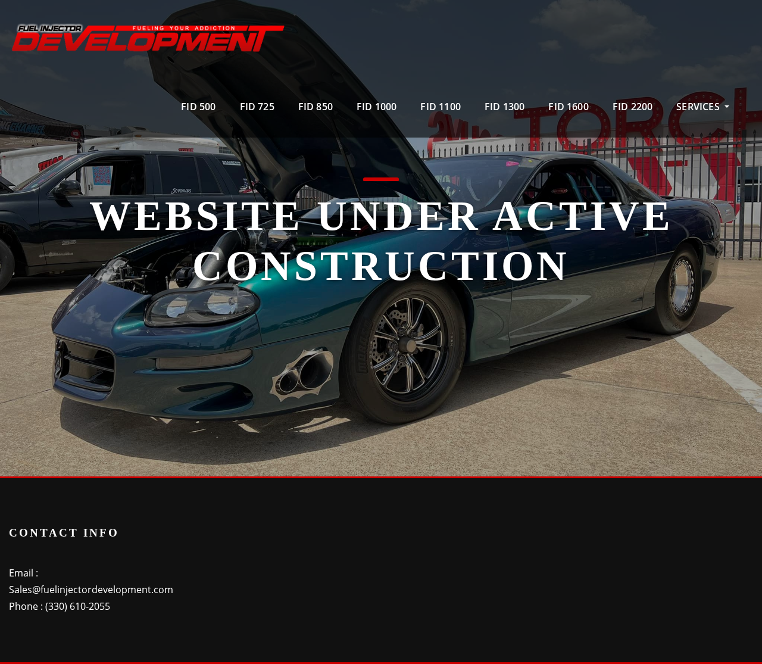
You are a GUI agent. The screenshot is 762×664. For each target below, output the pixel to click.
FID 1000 (376, 106)
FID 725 (257, 106)
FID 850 (315, 106)
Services (699, 106)
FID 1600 (568, 106)
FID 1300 (504, 106)
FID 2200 (632, 106)
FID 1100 (440, 106)
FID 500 (198, 106)
